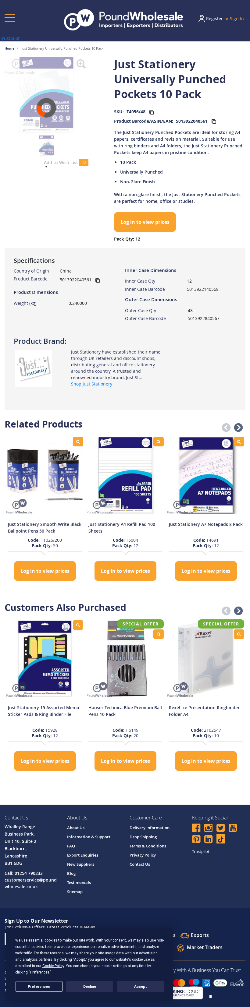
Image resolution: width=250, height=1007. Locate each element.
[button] (224, 426)
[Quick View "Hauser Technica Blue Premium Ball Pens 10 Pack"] (158, 634)
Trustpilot (10, 38)
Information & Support (88, 837)
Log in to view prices (145, 222)
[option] (45, 509)
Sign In (237, 18)
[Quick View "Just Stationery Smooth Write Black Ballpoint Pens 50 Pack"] (78, 441)
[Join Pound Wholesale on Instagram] (208, 828)
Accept (140, 986)
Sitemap (75, 891)
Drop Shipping (143, 837)
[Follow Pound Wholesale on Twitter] (220, 828)
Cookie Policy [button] (53, 966)
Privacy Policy (143, 855)
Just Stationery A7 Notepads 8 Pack (206, 524)
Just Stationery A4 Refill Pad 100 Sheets (121, 527)
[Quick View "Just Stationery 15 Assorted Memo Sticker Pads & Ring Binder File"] (78, 625)
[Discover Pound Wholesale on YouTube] (233, 828)
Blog (71, 873)
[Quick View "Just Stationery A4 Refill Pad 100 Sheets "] (158, 441)
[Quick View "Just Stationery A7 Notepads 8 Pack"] (239, 441)
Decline (89, 986)
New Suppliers (80, 864)
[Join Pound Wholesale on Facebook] (196, 828)
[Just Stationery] (33, 368)
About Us (75, 827)
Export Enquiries (82, 855)
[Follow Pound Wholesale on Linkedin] (208, 840)
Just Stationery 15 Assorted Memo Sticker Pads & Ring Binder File (43, 711)
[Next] (93, 95)
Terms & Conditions (148, 846)
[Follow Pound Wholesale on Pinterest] (196, 840)
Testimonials (79, 882)
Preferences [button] (39, 972)
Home (10, 48)
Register (214, 18)
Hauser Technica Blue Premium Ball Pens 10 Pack (125, 711)
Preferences (39, 986)
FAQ (71, 846)
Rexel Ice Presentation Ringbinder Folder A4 (204, 711)
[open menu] (10, 17)
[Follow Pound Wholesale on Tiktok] (220, 838)
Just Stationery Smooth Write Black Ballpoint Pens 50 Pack (44, 527)
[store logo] (123, 19)
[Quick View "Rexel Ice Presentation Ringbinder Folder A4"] (239, 634)
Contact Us (140, 864)
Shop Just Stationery (91, 384)
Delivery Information (150, 827)
